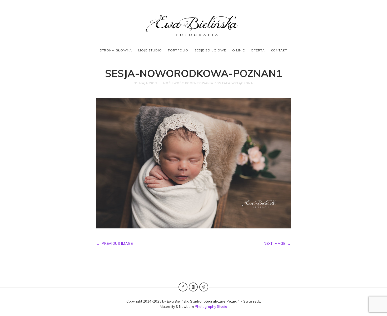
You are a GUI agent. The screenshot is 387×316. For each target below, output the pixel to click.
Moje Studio (150, 50)
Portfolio (178, 50)
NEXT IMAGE (277, 243)
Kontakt (279, 50)
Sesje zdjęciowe (210, 50)
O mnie (238, 50)
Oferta (258, 50)
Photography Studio (211, 306)
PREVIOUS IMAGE (114, 243)
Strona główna (116, 50)
